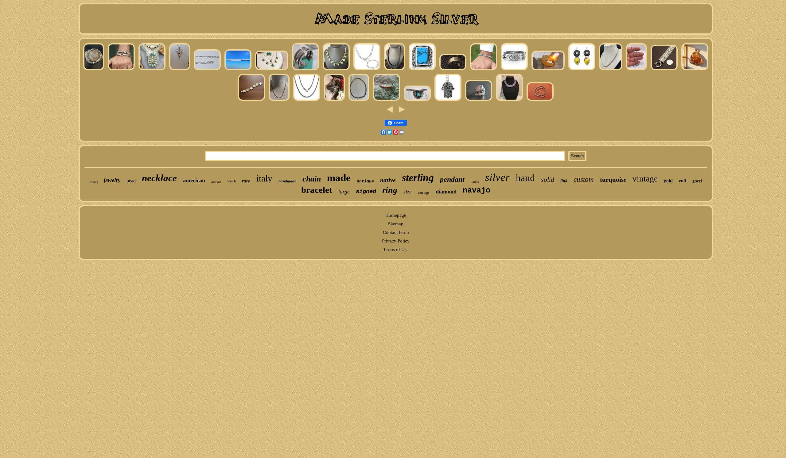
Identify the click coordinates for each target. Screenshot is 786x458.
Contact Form (396, 232)
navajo (476, 190)
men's (94, 182)
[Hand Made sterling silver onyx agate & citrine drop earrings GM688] (582, 69)
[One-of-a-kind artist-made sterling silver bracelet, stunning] (251, 100)
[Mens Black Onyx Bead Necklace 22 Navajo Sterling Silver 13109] (394, 69)
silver (497, 177)
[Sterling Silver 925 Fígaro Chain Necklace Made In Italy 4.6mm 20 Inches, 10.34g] (207, 69)
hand (525, 177)
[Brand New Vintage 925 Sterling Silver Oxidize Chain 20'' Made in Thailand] (359, 100)
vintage (645, 178)
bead (131, 180)
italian (475, 182)
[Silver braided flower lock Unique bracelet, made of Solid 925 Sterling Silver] (514, 69)
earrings (424, 192)
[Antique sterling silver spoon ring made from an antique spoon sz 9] (478, 100)
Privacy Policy (396, 241)
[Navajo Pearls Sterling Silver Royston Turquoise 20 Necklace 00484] (336, 69)
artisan (216, 182)
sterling (418, 177)
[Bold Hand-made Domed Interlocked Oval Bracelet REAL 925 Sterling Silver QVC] (664, 69)
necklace (159, 178)
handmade (287, 181)
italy (264, 178)
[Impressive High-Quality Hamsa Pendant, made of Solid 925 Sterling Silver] (448, 100)
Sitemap (395, 223)
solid (547, 179)
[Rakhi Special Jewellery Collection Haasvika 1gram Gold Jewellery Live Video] (272, 69)
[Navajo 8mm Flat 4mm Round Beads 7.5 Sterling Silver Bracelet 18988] (93, 69)
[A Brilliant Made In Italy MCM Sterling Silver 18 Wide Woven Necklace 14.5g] (611, 69)
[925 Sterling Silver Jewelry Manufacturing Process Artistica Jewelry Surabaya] (548, 69)
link (563, 181)
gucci (697, 181)
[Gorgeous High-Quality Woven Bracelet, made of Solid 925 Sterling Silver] (121, 69)
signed (366, 191)
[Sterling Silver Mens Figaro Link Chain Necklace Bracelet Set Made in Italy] (367, 69)
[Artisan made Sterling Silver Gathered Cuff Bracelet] (305, 69)
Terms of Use (396, 249)
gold (668, 180)
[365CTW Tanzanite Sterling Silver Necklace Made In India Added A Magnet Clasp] (509, 100)
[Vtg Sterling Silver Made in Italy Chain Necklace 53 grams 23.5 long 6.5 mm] (540, 100)
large (344, 192)
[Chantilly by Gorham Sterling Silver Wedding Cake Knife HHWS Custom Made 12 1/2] (238, 69)
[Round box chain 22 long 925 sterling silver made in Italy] (636, 69)
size (407, 192)
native (388, 180)
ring (389, 190)
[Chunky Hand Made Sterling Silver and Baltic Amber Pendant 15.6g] (695, 69)
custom (584, 179)
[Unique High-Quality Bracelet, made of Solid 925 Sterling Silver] (483, 69)
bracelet (316, 190)
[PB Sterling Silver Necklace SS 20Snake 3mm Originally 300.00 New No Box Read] (279, 100)
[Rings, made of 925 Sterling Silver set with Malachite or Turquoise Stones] (422, 69)
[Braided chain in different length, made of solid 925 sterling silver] (306, 100)
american (194, 180)
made (339, 177)
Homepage (395, 215)
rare (246, 180)
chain (311, 178)
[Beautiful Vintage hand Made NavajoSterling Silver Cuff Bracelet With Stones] (386, 100)
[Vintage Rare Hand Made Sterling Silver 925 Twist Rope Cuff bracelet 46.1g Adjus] (334, 100)
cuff (682, 180)
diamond (446, 192)
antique (365, 181)
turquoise (613, 179)
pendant (452, 179)
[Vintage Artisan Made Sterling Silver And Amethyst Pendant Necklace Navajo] (179, 69)
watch (231, 181)
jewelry (112, 180)
